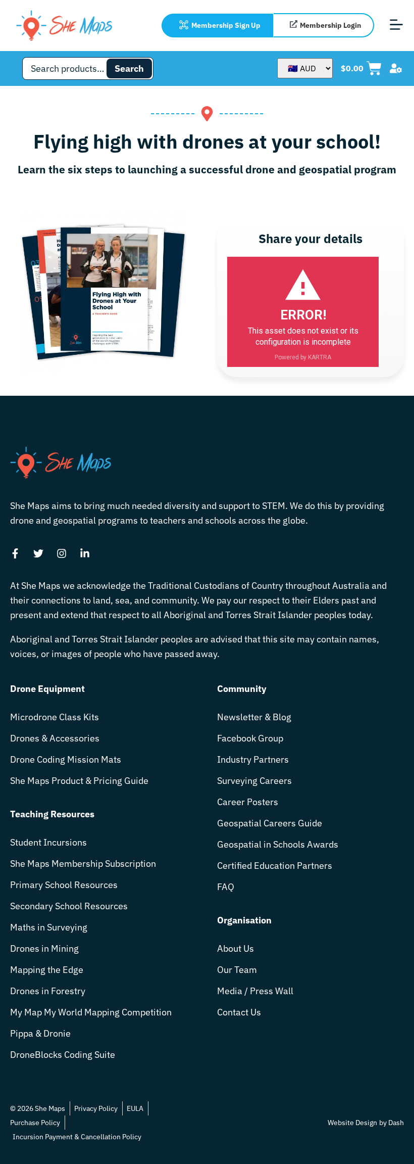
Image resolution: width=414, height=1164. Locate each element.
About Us (235, 948)
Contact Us (239, 1012)
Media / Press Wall (255, 991)
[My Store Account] (396, 68)
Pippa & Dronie (40, 1033)
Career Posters (247, 802)
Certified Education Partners (274, 865)
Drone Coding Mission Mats (65, 759)
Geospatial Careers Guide (269, 823)
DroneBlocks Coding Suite (62, 1054)
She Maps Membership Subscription (83, 863)
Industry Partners (253, 759)
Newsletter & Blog (254, 717)
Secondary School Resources (69, 906)
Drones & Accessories (54, 738)
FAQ (225, 887)
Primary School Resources (64, 885)
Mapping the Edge (46, 969)
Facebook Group (250, 738)
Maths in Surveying (48, 927)
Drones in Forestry (47, 991)
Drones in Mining (44, 948)
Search (129, 68)
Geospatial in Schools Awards (277, 844)
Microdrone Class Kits (54, 717)
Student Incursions (48, 842)
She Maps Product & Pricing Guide (79, 780)
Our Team (237, 969)
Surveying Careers (254, 780)
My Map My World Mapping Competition (91, 1012)
